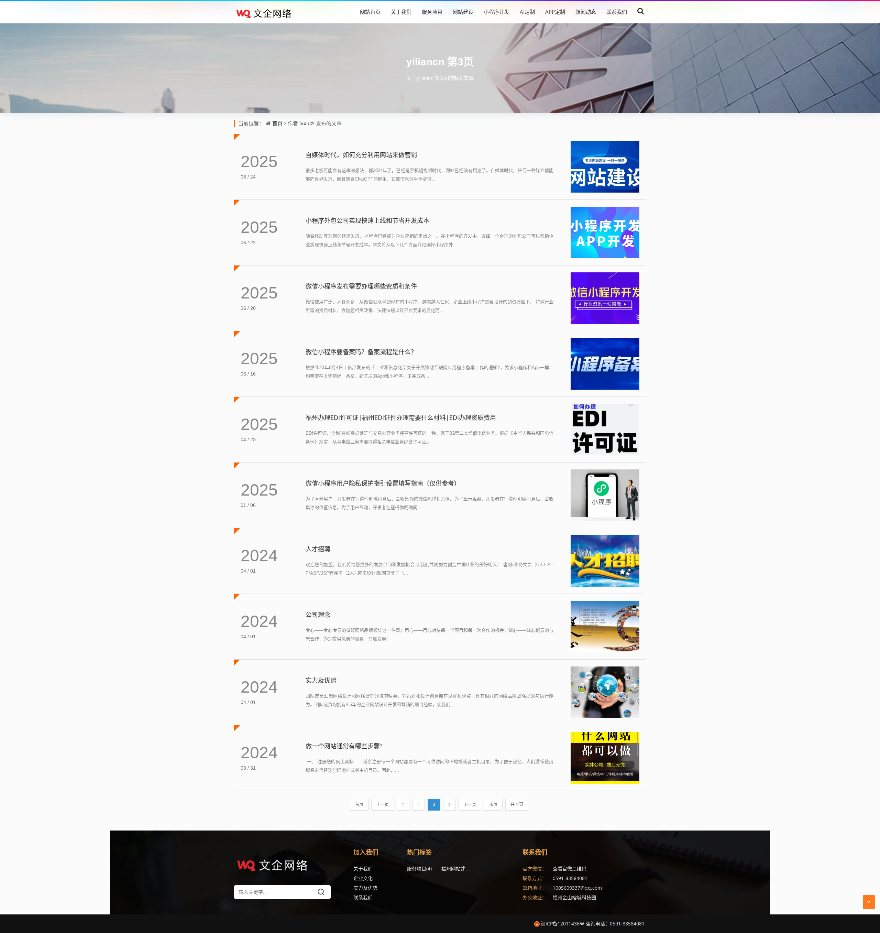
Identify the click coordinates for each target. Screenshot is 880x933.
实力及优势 (321, 680)
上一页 (382, 804)
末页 (493, 804)
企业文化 (363, 878)
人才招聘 (318, 549)
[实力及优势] (605, 692)
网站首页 (370, 11)
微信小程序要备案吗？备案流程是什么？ (361, 352)
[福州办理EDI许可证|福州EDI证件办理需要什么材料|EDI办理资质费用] (605, 429)
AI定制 (527, 11)
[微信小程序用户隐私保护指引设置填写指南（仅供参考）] (605, 495)
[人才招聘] (605, 561)
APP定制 (555, 11)
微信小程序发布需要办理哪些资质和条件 (361, 286)
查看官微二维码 (569, 868)
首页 (277, 123)
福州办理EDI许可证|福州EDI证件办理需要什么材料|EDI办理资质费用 (401, 417)
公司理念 (318, 614)
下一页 (470, 804)
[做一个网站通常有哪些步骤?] (605, 758)
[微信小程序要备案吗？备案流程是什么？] (605, 364)
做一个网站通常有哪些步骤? (344, 746)
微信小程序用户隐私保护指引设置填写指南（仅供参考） (383, 483)
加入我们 (365, 852)
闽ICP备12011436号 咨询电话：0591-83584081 (593, 923)
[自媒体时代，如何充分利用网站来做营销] (605, 167)
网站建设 (463, 11)
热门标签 (419, 852)
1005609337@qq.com (577, 888)
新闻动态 (585, 11)
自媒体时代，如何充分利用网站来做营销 (361, 155)
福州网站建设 (458, 868)
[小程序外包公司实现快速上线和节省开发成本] (605, 232)
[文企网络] (271, 11)
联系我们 (616, 11)
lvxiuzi (307, 123)
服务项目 (432, 11)
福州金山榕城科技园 (574, 897)
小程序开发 (496, 11)
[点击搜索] (640, 11)
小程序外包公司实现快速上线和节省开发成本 (367, 220)
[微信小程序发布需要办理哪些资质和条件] (605, 298)
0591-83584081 (570, 878)
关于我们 (401, 11)
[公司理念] (605, 626)
